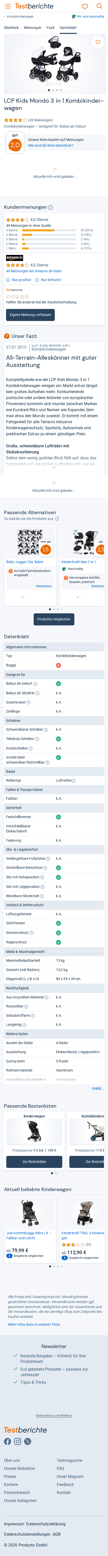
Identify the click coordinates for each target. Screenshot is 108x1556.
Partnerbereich (17, 1492)
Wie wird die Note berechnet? (51, 145)
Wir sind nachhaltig (90, 16)
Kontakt (64, 1492)
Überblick (11, 28)
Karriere (11, 1484)
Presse (10, 1476)
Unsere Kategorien (20, 1500)
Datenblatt (68, 28)
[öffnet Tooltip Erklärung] (50, 207)
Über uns (12, 1460)
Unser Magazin (70, 1476)
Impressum (14, 1524)
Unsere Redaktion (19, 1468)
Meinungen (32, 28)
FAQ (60, 1468)
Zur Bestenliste (40, 1163)
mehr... (98, 1088)
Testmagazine (69, 1460)
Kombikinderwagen (20, 16)
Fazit (51, 28)
